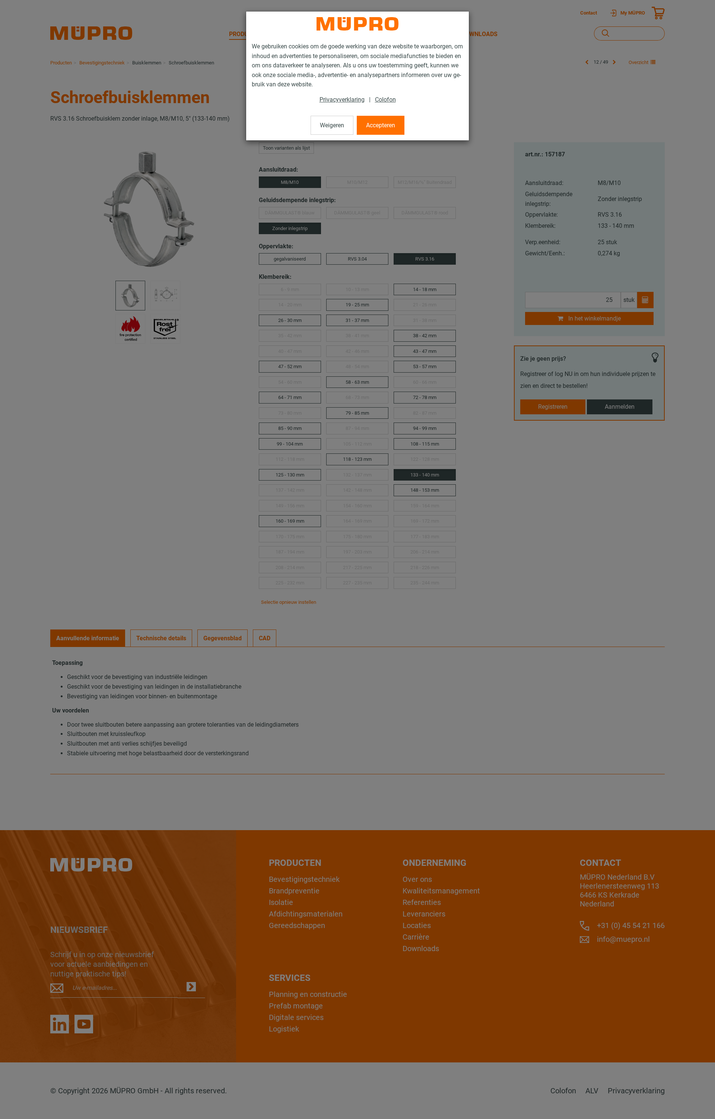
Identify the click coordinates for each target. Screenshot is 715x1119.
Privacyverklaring (342, 99)
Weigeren (332, 125)
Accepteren (380, 125)
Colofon (385, 99)
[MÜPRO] (357, 24)
